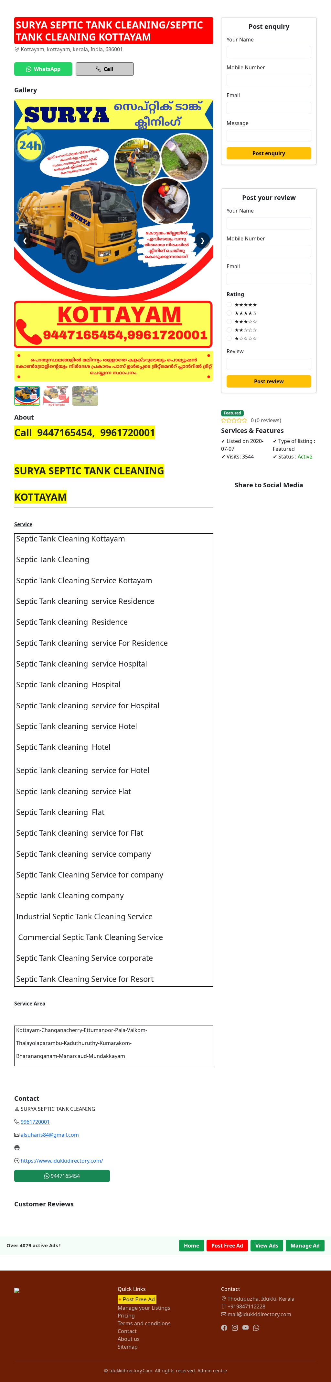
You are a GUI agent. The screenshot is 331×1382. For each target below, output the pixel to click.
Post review (269, 381)
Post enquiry (268, 153)
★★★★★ (245, 304)
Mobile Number (246, 67)
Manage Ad (305, 1245)
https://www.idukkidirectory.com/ (62, 1160)
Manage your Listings (144, 1307)
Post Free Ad (227, 1245)
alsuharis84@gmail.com (50, 1134)
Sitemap (128, 1346)
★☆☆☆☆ (245, 338)
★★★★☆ (245, 313)
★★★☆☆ (245, 321)
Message (238, 123)
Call (108, 69)
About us (129, 1338)
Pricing (126, 1315)
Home (191, 1245)
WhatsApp (47, 69)
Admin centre (212, 1370)
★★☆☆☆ (245, 329)
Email (233, 95)
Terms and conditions (144, 1323)
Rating (235, 294)
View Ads (266, 1245)
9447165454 (64, 1175)
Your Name (240, 39)
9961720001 (35, 1121)
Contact (127, 1331)
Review (235, 351)
